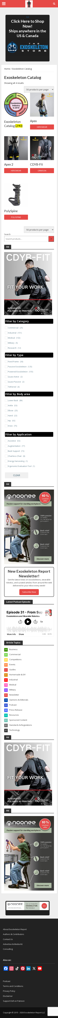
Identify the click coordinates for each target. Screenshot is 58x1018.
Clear (16, 475)
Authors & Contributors (13, 934)
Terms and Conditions (13, 986)
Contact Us (8, 939)
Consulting (8, 949)
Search (7, 234)
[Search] (51, 239)
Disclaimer (8, 996)
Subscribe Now (29, 592)
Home (7, 68)
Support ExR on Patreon (14, 1001)
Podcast (6, 981)
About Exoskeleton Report (15, 929)
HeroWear (42, 127)
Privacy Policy (9, 991)
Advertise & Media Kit (12, 944)
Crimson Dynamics (42, 171)
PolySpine (16, 217)
